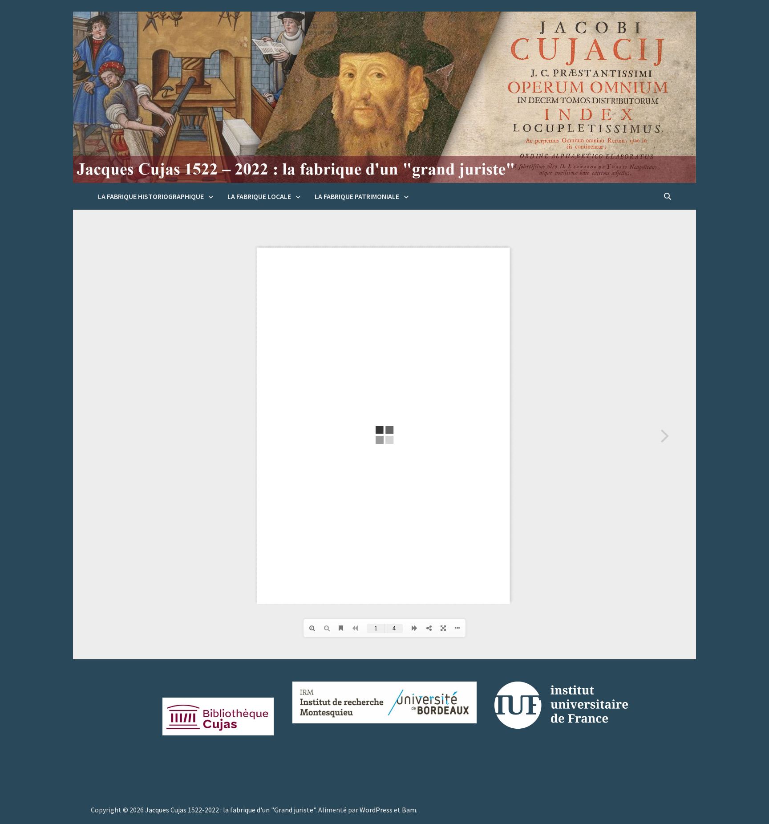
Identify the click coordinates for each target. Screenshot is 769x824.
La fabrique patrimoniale (357, 196)
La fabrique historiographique (151, 196)
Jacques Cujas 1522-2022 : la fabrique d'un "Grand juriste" (230, 809)
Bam (409, 809)
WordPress (376, 809)
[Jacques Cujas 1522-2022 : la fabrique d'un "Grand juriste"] (384, 96)
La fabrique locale (259, 196)
